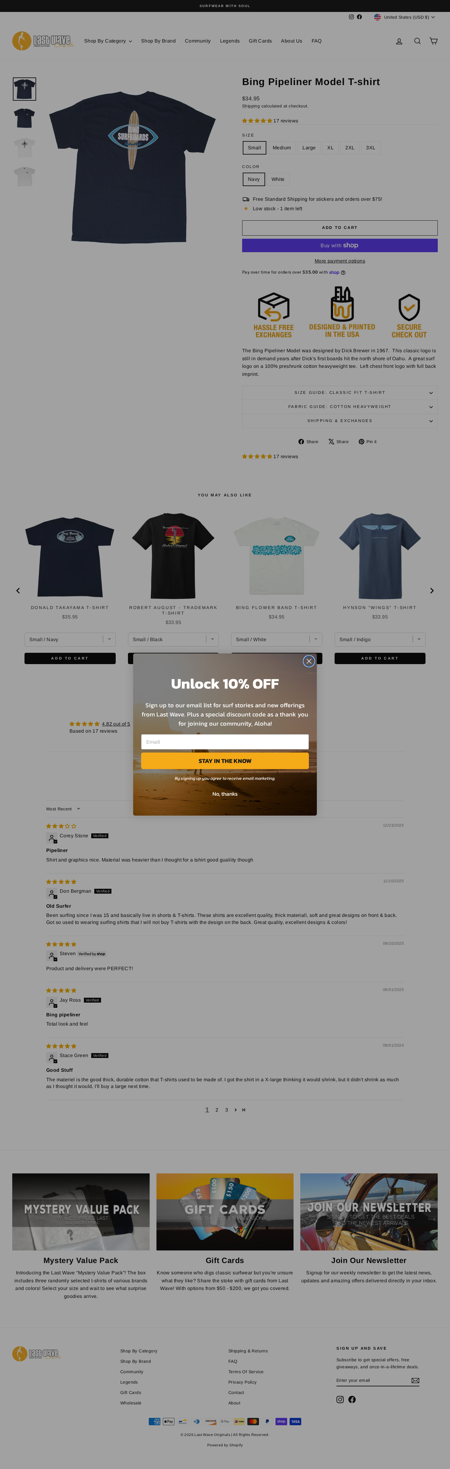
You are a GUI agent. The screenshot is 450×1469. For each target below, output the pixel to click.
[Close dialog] (309, 661)
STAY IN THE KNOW (225, 760)
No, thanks (225, 794)
